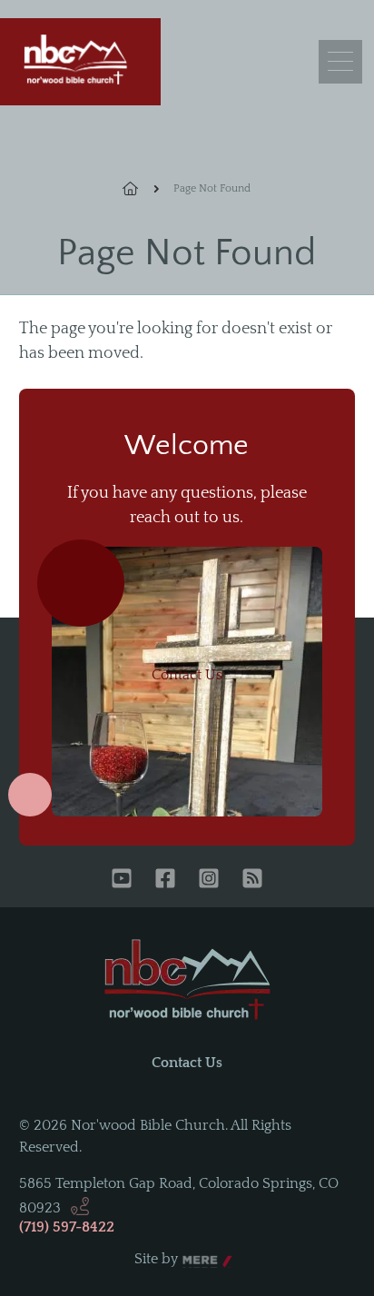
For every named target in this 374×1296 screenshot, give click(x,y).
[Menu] (340, 62)
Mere (199, 1259)
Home (141, 189)
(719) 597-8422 (66, 1227)
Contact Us (187, 675)
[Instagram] (209, 880)
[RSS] (252, 880)
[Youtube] (122, 880)
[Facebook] (165, 880)
